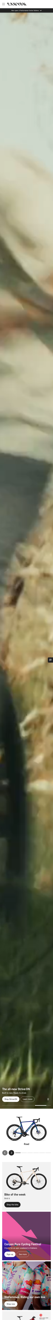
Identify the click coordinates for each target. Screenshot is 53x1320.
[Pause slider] (48, 1099)
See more (23, 1254)
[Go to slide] (27, 1105)
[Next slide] (11, 1153)
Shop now (11, 1304)
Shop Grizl (8, 1099)
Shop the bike (12, 1204)
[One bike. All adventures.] (26, 560)
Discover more (25, 1099)
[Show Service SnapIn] (50, 660)
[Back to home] (17, 4)
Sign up (10, 1254)
